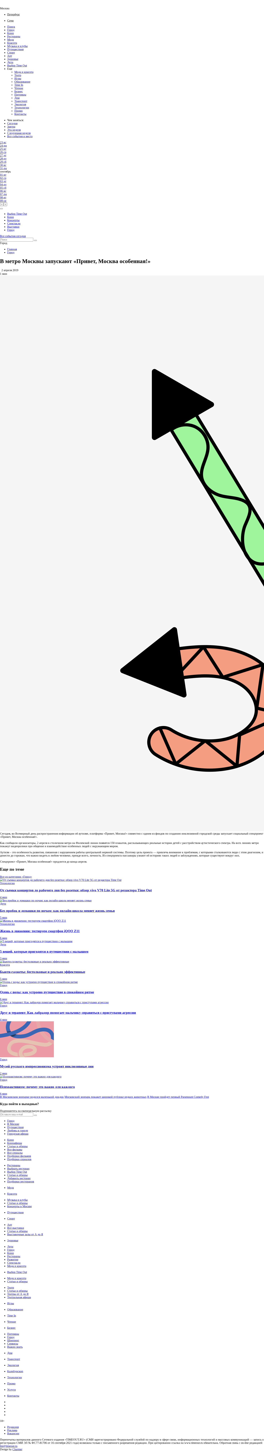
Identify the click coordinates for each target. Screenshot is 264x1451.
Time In (18, 84)
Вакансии (13, 1433)
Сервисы (12, 1343)
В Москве (13, 1124)
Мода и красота (23, 72)
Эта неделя (14, 129)
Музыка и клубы (17, 46)
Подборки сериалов (19, 1159)
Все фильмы (14, 1149)
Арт (9, 55)
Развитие (12, 1259)
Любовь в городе (17, 1130)
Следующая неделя (19, 133)
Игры (17, 78)
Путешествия (15, 49)
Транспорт (20, 101)
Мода (10, 39)
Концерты (13, 220)
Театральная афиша (19, 1297)
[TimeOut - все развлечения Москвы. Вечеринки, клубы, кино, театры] (8, 5)
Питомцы (20, 94)
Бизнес (18, 91)
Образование (22, 81)
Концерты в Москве (19, 1206)
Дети (10, 62)
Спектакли (13, 223)
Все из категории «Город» (16, 876)
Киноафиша (14, 1143)
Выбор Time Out (17, 65)
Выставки (13, 226)
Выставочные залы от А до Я (25, 1234)
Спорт (11, 52)
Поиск (11, 26)
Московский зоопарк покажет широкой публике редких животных (105, 1096)
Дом (17, 97)
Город (10, 29)
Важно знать (15, 1346)
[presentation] (2, 204)
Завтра (11, 126)
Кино (10, 33)
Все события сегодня (13, 236)
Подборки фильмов (19, 1156)
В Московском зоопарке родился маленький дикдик (32, 1096)
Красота (12, 42)
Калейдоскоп (15, 1371)
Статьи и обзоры (17, 1146)
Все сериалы (15, 1152)
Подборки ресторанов (20, 1181)
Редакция (13, 1427)
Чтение (18, 88)
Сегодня (12, 123)
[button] (1, 208)
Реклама (12, 1430)
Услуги (11, 1389)
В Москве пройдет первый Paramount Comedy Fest (178, 1096)
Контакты (20, 114)
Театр (17, 75)
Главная (12, 249)
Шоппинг (13, 1340)
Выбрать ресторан (18, 1168)
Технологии (21, 107)
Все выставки (15, 1227)
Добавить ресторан (19, 1178)
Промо (18, 110)
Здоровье (12, 59)
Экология (20, 104)
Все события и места (20, 136)
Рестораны (13, 36)
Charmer (17, 1449)
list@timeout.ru (8, 1446)
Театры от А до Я (18, 1294)
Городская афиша (17, 1133)
